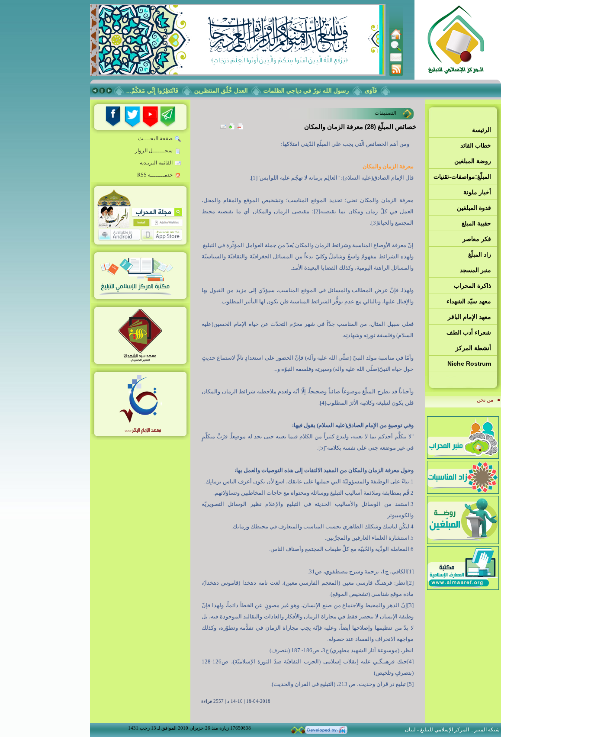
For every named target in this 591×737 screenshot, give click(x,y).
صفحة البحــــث (155, 138)
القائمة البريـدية (156, 163)
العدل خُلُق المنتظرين (228, 90)
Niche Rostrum (469, 363)
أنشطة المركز (473, 347)
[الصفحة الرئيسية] (395, 38)
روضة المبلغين (472, 161)
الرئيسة (481, 129)
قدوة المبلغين (474, 207)
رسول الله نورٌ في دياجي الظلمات (313, 90)
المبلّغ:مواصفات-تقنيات (462, 176)
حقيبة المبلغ (476, 223)
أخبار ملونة (477, 192)
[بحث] (395, 50)
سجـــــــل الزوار (154, 151)
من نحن (485, 400)
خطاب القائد (475, 145)
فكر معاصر (477, 238)
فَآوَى (378, 90)
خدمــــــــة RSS (155, 175)
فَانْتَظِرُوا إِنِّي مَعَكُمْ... (159, 90)
